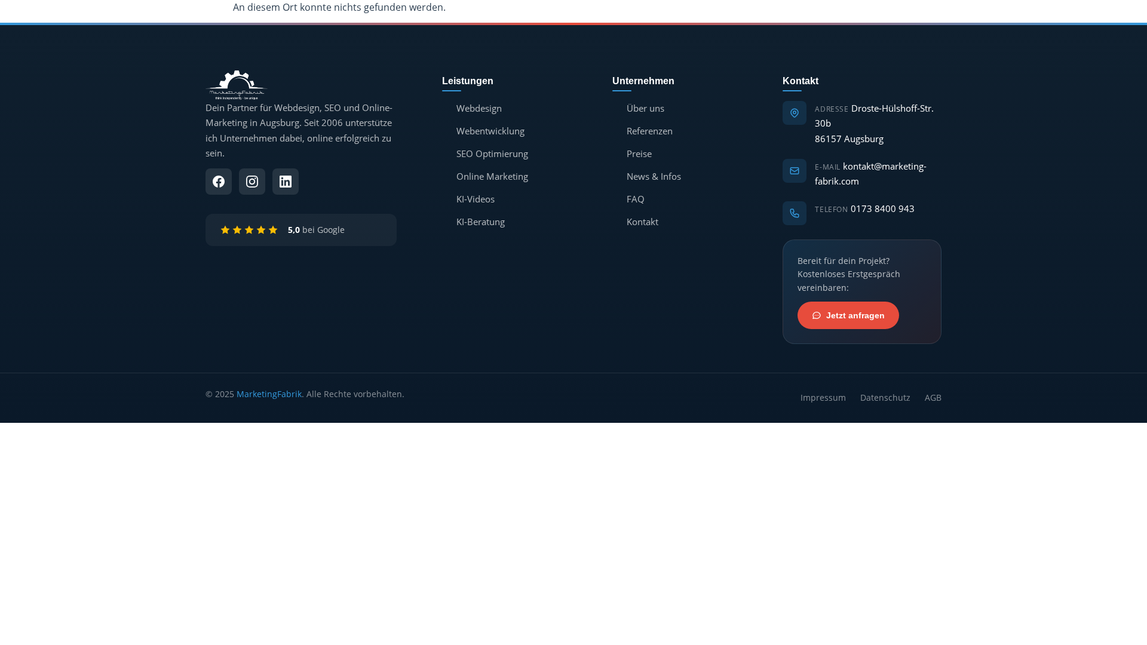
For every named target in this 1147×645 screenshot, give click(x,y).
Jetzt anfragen (855, 315)
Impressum (823, 397)
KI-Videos (475, 199)
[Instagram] (252, 181)
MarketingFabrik (269, 394)
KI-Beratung (480, 222)
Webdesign (479, 108)
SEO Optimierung (492, 153)
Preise (639, 153)
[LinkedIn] (285, 181)
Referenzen (650, 131)
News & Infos (654, 176)
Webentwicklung (490, 131)
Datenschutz (885, 397)
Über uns (645, 108)
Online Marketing (492, 176)
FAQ (636, 199)
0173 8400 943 (883, 208)
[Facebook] (219, 181)
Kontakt (642, 222)
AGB (933, 397)
